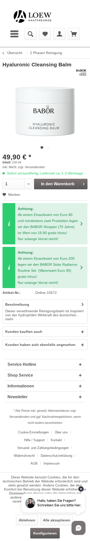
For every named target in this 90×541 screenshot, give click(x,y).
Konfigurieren (45, 533)
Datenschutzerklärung (56, 456)
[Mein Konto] (60, 34)
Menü (15, 34)
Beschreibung (17, 304)
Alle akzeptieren (56, 520)
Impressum (52, 463)
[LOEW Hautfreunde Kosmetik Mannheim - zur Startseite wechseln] (32, 16)
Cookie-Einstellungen (33, 432)
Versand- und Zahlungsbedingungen (43, 448)
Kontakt (56, 440)
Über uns (61, 432)
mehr (9, 319)
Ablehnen (27, 520)
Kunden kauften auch (23, 332)
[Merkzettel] (45, 34)
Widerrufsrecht (24, 456)
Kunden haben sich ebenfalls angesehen (40, 345)
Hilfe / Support (34, 440)
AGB (34, 463)
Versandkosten (19, 417)
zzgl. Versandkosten (31, 167)
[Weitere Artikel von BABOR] (81, 72)
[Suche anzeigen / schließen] (30, 34)
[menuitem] (15, 34)
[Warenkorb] (74, 34)
